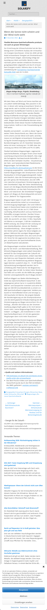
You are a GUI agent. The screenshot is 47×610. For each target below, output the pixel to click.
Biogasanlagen (31, 394)
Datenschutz (15, 607)
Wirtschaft (20, 394)
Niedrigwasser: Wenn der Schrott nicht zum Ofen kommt (23, 486)
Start (8, 20)
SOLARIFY (24, 8)
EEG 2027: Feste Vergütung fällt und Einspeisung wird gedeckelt (23, 464)
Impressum (32, 607)
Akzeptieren (23, 590)
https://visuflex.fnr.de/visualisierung (18, 168)
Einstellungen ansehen (23, 602)
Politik (17, 20)
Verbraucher (13, 394)
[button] (43, 567)
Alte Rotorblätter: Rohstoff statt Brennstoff (21, 508)
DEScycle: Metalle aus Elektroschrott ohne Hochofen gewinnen (20, 552)
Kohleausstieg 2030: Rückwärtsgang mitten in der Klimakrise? (22, 441)
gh (21, 38)
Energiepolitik (27, 20)
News (40, 392)
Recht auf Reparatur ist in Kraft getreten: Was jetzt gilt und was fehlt (22, 529)
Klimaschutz (34, 392)
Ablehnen (23, 596)
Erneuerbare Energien (22, 392)
